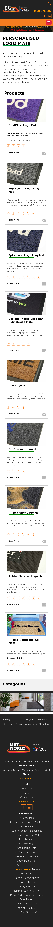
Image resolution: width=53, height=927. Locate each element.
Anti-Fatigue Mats (26, 848)
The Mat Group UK (26, 912)
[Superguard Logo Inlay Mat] (27, 174)
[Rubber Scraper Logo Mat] (27, 562)
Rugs (32, 844)
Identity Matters (26, 882)
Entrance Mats (26, 818)
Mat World (26, 874)
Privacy (6, 720)
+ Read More (13, 153)
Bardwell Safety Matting (26, 891)
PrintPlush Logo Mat (22, 125)
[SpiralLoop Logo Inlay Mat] (27, 241)
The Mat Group (22, 869)
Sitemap (8, 724)
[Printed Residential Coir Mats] (27, 625)
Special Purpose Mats (26, 856)
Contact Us (26, 797)
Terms (17, 720)
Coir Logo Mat (18, 385)
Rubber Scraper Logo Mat (26, 576)
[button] (49, 22)
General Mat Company (26, 878)
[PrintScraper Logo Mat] (27, 498)
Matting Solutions (26, 886)
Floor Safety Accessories (26, 852)
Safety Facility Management (26, 831)
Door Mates (26, 899)
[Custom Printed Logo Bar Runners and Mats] (27, 304)
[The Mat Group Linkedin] (30, 809)
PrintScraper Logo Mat (24, 513)
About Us (26, 789)
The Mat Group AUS (27, 904)
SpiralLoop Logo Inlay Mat (26, 255)
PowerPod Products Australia (26, 895)
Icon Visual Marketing (38, 724)
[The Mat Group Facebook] (23, 809)
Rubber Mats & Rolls (27, 861)
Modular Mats (26, 839)
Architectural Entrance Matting (26, 822)
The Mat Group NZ (26, 908)
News (27, 793)
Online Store (26, 801)
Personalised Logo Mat (26, 835)
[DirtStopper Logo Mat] (27, 434)
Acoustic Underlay (26, 865)
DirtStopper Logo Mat (24, 449)
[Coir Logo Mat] (27, 371)
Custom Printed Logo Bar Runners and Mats (26, 321)
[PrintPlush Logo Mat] (27, 110)
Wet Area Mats (26, 826)
